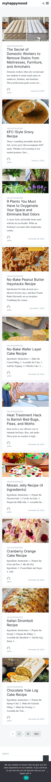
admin (9, 93)
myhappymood (14, 3)
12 (28, 734)
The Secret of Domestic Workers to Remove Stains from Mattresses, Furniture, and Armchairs (24, 58)
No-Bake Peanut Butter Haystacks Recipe (25, 282)
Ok (26, 778)
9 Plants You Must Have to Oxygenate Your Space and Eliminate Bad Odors (23, 207)
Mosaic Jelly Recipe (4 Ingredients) (25, 487)
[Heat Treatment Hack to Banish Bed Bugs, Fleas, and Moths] (25, 395)
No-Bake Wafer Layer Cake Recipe (24, 351)
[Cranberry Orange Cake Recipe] (25, 531)
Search (5, 753)
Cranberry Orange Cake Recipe (21, 553)
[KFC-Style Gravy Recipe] (25, 111)
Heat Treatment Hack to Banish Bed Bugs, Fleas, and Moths (24, 419)
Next (37, 734)
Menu (47, 3)
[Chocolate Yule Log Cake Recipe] (25, 670)
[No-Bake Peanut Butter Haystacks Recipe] (25, 259)
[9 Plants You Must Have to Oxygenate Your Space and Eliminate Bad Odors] (25, 181)
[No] (47, 771)
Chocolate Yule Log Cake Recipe (22, 692)
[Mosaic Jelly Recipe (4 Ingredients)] (25, 465)
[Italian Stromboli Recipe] (25, 600)
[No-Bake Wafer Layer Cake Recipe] (25, 329)
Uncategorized (15, 46)
